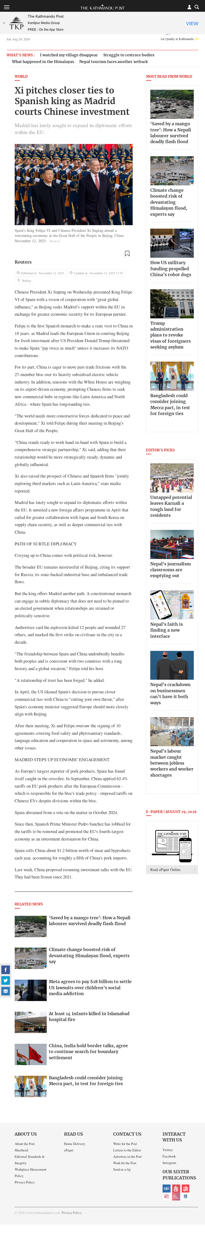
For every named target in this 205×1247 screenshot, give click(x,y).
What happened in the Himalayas (43, 62)
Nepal (186, 1189)
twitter (5, 980)
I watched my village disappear (69, 55)
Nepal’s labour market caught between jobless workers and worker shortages (172, 763)
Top (194, 1205)
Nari (167, 1197)
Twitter (168, 1149)
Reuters (23, 262)
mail (5, 991)
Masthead (21, 1150)
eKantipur (167, 1189)
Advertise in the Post (127, 1156)
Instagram (169, 1162)
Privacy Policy (25, 1182)
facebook (5, 969)
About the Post (25, 1143)
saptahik (176, 1189)
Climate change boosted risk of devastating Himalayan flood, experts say (168, 202)
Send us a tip (122, 1169)
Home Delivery (74, 1143)
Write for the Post (125, 1143)
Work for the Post (124, 1162)
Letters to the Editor (127, 1150)
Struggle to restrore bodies (128, 55)
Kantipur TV (186, 1197)
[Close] (4, 23)
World (21, 77)
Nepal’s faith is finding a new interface (166, 630)
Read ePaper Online (165, 869)
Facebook (169, 1156)
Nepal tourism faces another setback (113, 62)
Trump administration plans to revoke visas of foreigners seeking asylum (170, 335)
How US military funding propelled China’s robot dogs (170, 269)
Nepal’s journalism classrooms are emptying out (170, 570)
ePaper (68, 1150)
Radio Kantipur (176, 1197)
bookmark (127, 253)
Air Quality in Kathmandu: (179, 39)
